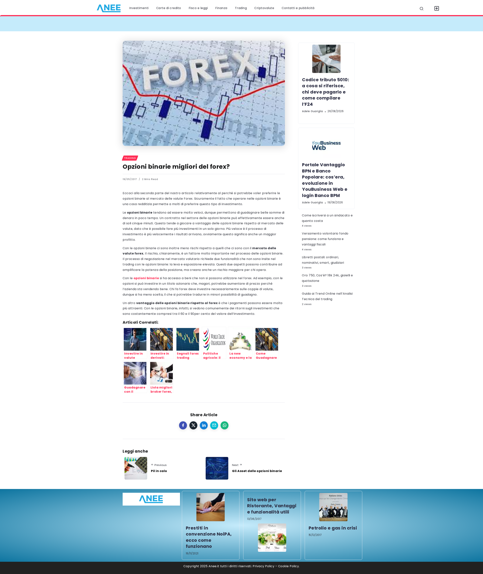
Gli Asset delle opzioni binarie (257, 471)
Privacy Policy (263, 566)
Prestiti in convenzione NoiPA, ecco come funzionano (209, 537)
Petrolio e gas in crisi (333, 528)
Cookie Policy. (289, 566)
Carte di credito (168, 8)
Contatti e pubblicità (298, 8)
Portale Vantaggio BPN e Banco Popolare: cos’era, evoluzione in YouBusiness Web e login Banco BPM (347, 23)
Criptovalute (264, 8)
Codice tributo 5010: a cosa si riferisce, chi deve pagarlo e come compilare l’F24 (194, 23)
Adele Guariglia (312, 111)
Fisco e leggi (198, 8)
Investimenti (139, 8)
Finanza (221, 8)
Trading (241, 8)
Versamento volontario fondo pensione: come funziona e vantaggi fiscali (325, 239)
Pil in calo (159, 471)
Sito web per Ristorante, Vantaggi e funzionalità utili (271, 506)
